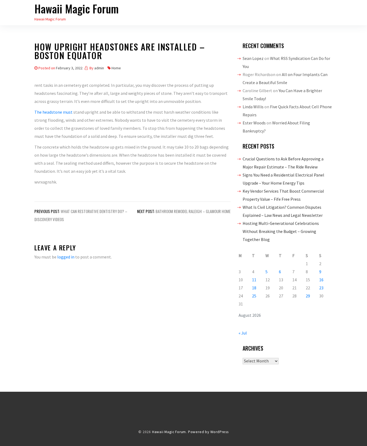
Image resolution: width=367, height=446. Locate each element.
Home (116, 68)
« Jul (243, 333)
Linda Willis (253, 106)
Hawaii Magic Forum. (169, 432)
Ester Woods (254, 122)
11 (254, 279)
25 (254, 295)
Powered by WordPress (208, 432)
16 (321, 279)
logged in (65, 257)
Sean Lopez (253, 58)
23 (321, 287)
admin (99, 68)
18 (254, 287)
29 (308, 295)
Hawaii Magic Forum (76, 9)
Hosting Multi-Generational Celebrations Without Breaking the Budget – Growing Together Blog (281, 231)
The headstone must (53, 112)
